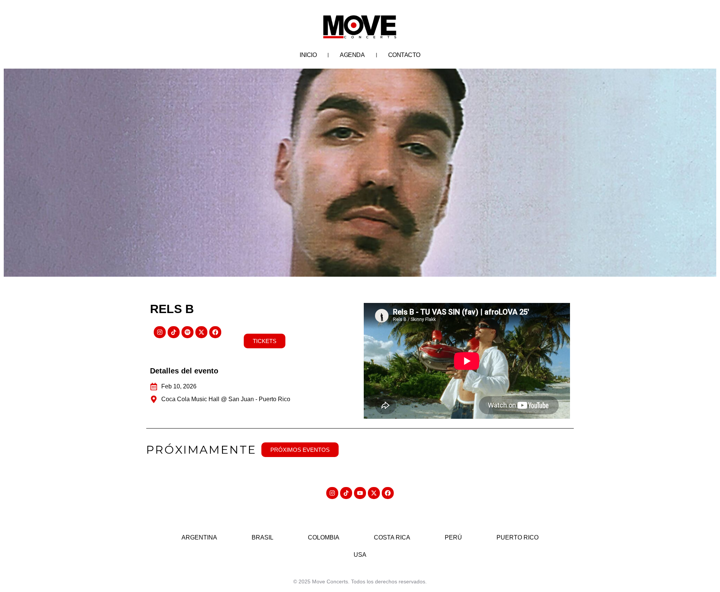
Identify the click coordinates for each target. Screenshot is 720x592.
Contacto (404, 55)
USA (360, 555)
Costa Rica (392, 537)
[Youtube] (360, 493)
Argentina (199, 537)
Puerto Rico (517, 537)
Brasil (262, 537)
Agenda (352, 55)
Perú (453, 537)
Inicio (308, 55)
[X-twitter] (201, 332)
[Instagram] (160, 332)
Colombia (323, 537)
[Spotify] (188, 332)
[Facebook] (215, 332)
